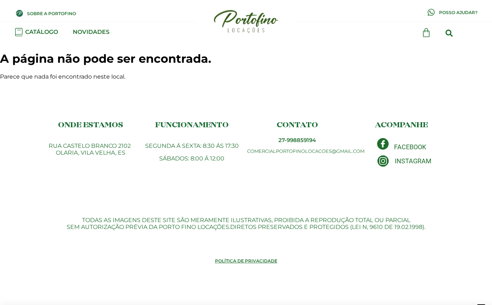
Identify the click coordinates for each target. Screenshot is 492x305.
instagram (413, 161)
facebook (410, 147)
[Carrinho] (426, 32)
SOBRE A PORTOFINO (51, 13)
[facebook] (383, 144)
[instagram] (383, 161)
